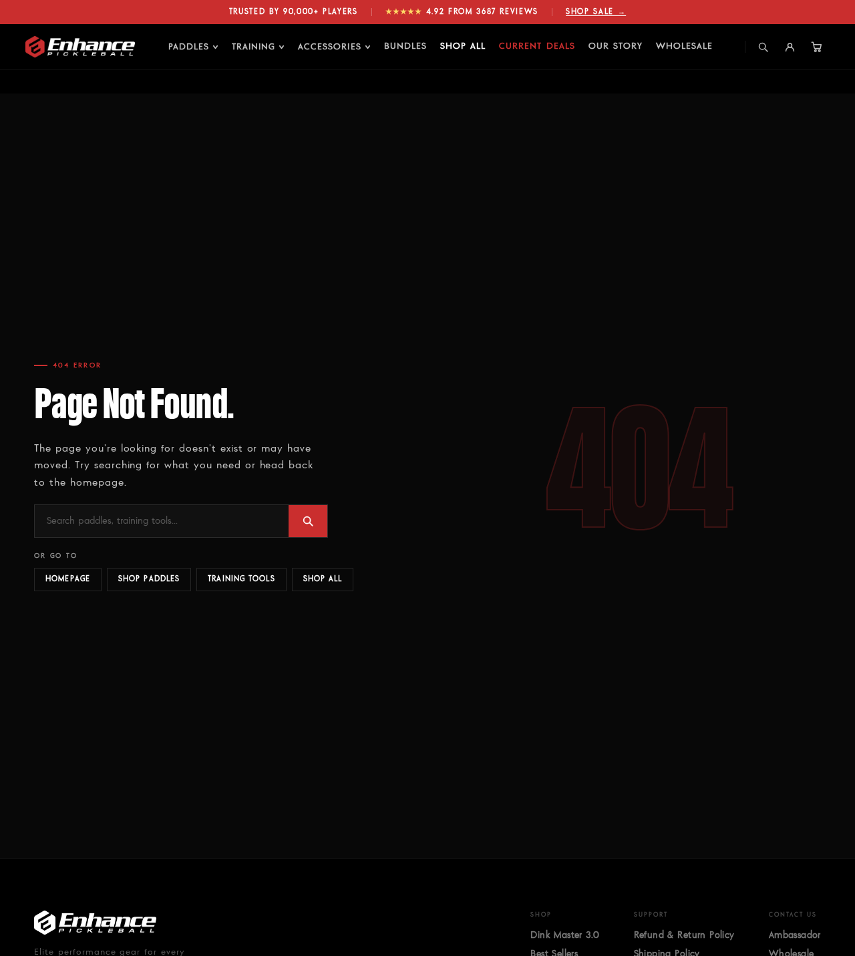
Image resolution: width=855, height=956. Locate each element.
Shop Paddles (149, 579)
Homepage (67, 579)
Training (253, 47)
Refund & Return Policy (684, 935)
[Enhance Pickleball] (80, 46)
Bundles (405, 46)
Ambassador (795, 935)
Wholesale (684, 46)
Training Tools (241, 579)
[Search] (763, 46)
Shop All (463, 46)
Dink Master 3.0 (564, 935)
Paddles (188, 47)
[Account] (790, 46)
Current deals (537, 46)
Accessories (329, 47)
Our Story (615, 46)
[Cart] (817, 46)
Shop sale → (596, 12)
